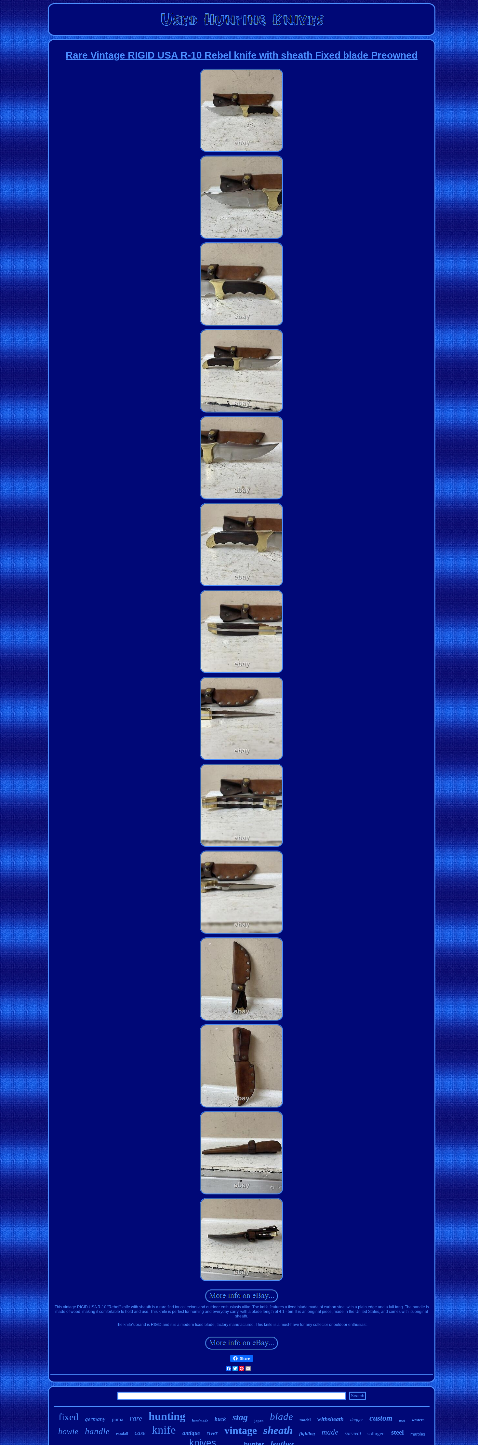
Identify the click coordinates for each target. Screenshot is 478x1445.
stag (240, 1417)
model (305, 1419)
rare (136, 1418)
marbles (417, 1434)
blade (281, 1416)
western (418, 1420)
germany (95, 1419)
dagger (356, 1419)
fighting (307, 1433)
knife (164, 1430)
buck (220, 1419)
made (330, 1432)
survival (353, 1433)
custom (380, 1418)
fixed (68, 1416)
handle (97, 1431)
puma (117, 1419)
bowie (68, 1431)
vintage (240, 1430)
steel (397, 1432)
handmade (200, 1421)
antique (191, 1433)
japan (258, 1421)
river (212, 1432)
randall (122, 1434)
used (402, 1421)
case (140, 1432)
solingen (376, 1433)
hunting (167, 1416)
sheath (278, 1430)
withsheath (330, 1419)
